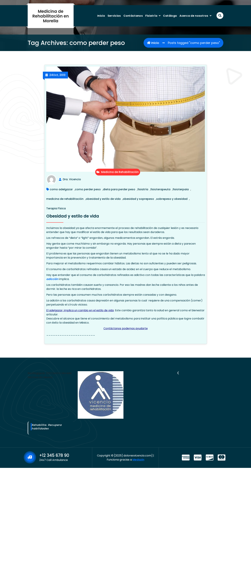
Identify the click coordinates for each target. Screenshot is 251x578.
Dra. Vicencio (72, 179)
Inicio (101, 16)
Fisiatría (151, 16)
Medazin (138, 460)
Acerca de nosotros (193, 16)
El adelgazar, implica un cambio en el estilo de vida (80, 310)
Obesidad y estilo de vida (72, 216)
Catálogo (170, 16)
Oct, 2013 (57, 75)
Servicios (114, 16)
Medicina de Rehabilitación (119, 172)
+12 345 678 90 (54, 455)
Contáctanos (133, 16)
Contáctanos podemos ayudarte (125, 328)
